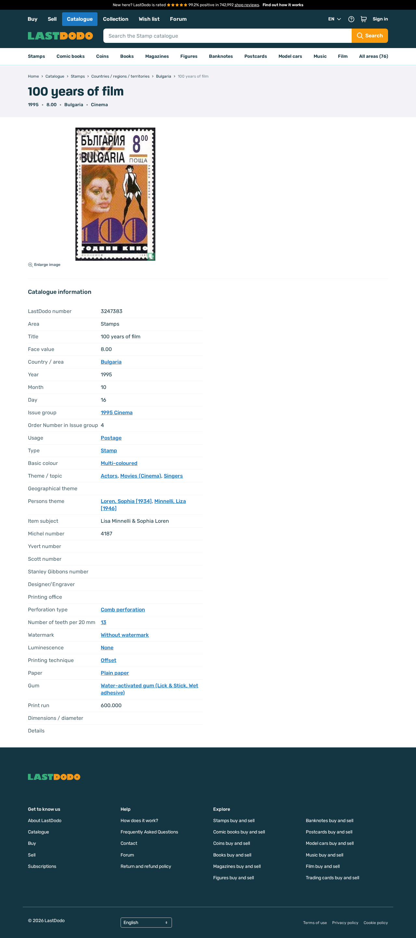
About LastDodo (44, 820)
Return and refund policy (146, 866)
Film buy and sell (323, 866)
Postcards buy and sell (329, 832)
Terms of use (315, 922)
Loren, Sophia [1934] (126, 501)
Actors (109, 476)
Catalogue (80, 19)
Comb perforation (123, 610)
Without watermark (125, 635)
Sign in (380, 19)
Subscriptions (42, 866)
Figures (189, 56)
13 (103, 622)
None (107, 647)
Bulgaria (73, 104)
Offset (108, 660)
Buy (32, 19)
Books (127, 56)
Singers (173, 476)
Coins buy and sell (231, 843)
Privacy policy (345, 922)
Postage (111, 438)
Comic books (71, 56)
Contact (129, 843)
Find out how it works (283, 5)
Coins (102, 56)
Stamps (36, 56)
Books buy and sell (232, 855)
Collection (115, 19)
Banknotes (221, 56)
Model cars (290, 56)
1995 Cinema (117, 412)
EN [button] (331, 19)
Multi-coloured (119, 463)
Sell (52, 19)
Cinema (99, 104)
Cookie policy (376, 922)
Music (320, 56)
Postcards (255, 56)
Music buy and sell (324, 855)
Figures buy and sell (233, 878)
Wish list (149, 19)
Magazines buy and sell (237, 866)
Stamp (109, 450)
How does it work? (139, 820)
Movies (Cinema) (140, 476)
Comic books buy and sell (239, 832)
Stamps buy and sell (233, 820)
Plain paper (115, 673)
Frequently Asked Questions (149, 832)
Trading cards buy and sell (332, 878)
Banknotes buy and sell (329, 820)
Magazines (157, 56)
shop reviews (247, 5)
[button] (364, 19)
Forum (178, 19)
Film (343, 56)
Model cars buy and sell (330, 843)
